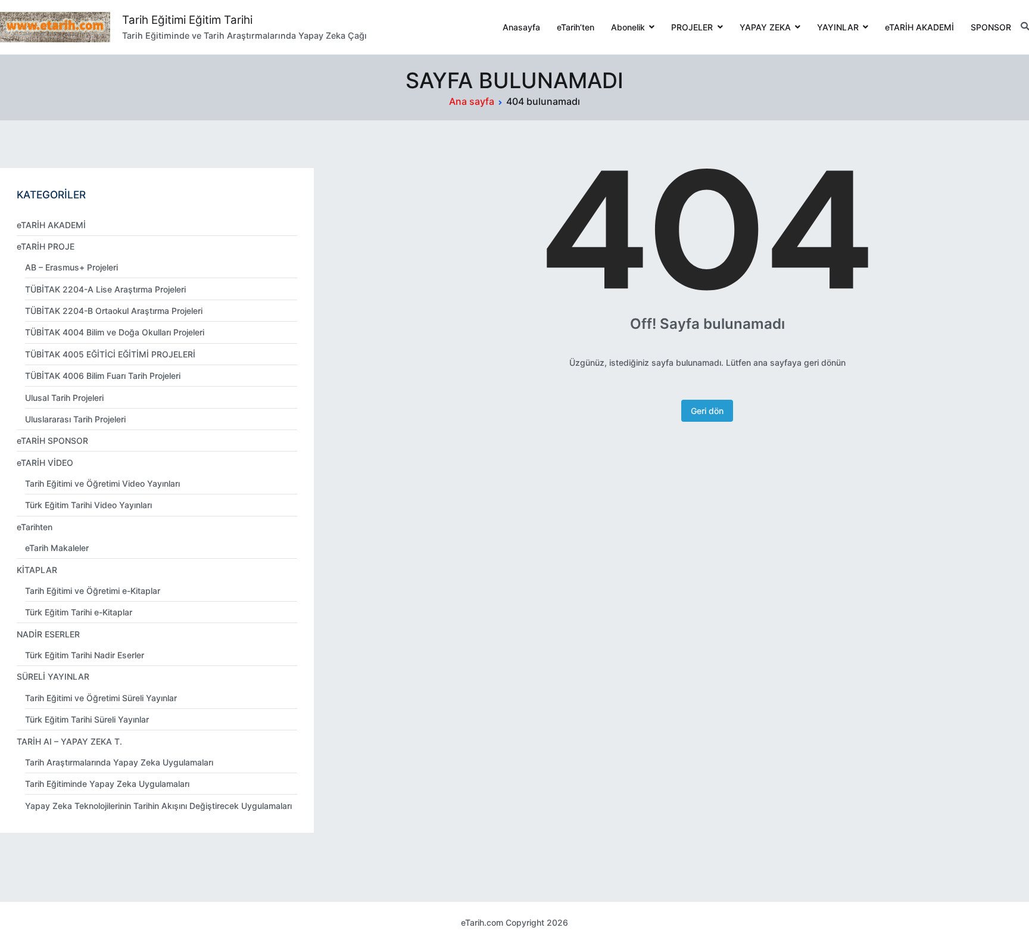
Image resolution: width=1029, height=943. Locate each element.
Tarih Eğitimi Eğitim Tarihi (187, 20)
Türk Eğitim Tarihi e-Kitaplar (78, 612)
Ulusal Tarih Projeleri (64, 398)
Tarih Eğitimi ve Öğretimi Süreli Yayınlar (101, 698)
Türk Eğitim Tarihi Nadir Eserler (84, 655)
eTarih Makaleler (57, 548)
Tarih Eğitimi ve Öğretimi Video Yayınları (102, 483)
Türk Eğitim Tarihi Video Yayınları (88, 505)
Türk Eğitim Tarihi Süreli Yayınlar (87, 719)
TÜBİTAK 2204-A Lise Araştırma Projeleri (105, 289)
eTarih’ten (575, 27)
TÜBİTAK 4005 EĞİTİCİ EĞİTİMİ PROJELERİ (110, 354)
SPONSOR (991, 27)
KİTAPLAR (37, 570)
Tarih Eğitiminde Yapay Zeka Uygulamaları (107, 784)
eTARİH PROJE (45, 246)
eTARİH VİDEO (45, 463)
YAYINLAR (838, 27)
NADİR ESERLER (48, 634)
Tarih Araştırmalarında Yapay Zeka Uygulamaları (119, 762)
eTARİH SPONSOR (52, 440)
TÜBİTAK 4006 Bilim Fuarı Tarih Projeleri (102, 376)
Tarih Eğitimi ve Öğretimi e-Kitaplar (92, 591)
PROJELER (692, 27)
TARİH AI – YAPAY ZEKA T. (69, 741)
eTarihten (34, 527)
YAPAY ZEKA (765, 27)
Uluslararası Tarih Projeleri (75, 419)
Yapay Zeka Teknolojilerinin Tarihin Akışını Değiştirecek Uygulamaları (158, 806)
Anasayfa (521, 27)
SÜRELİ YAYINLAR (53, 676)
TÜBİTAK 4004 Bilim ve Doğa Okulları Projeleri (114, 332)
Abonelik (628, 27)
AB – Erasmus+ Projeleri (71, 267)
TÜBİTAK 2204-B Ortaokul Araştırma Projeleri (113, 311)
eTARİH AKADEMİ (919, 27)
